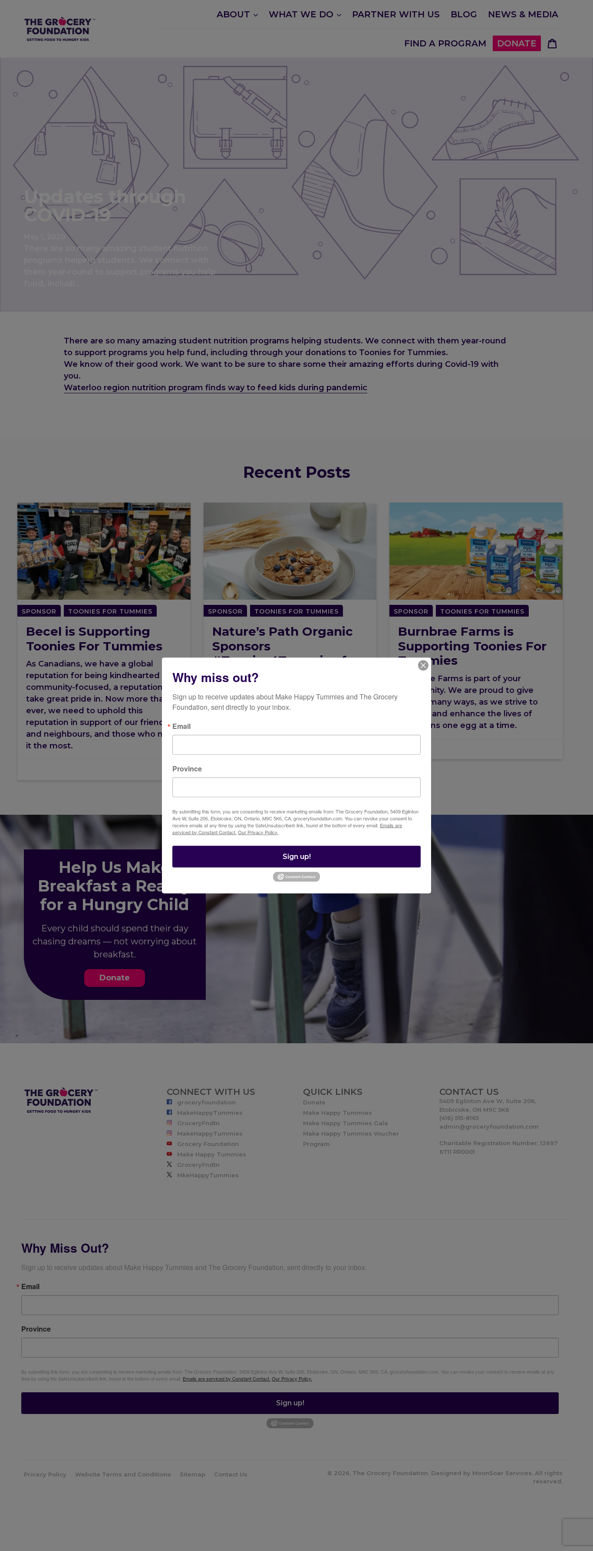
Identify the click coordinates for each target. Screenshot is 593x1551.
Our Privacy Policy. (258, 831)
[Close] (423, 665)
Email (181, 725)
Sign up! (297, 856)
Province (187, 768)
